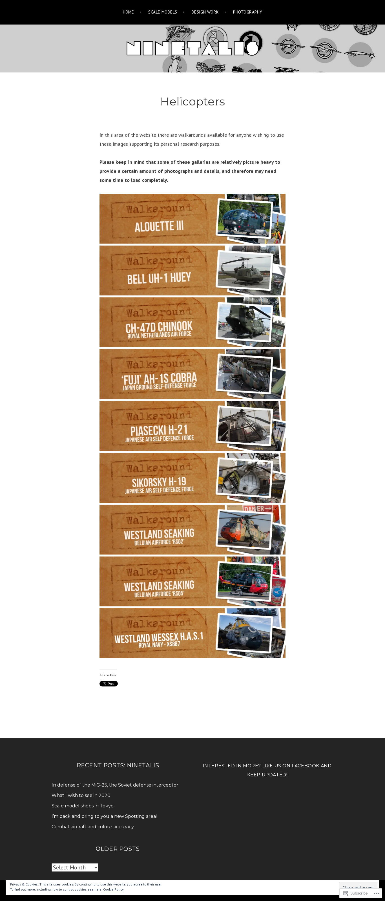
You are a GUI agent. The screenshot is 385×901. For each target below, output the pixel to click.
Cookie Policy (113, 889)
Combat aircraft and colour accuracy (93, 826)
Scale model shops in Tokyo (83, 806)
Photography (247, 12)
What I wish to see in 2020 (81, 795)
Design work (205, 12)
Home (128, 12)
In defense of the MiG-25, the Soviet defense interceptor (115, 785)
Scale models (162, 12)
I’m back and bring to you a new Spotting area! (104, 816)
